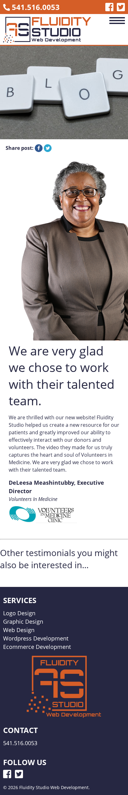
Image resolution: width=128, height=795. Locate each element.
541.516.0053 (36, 7)
